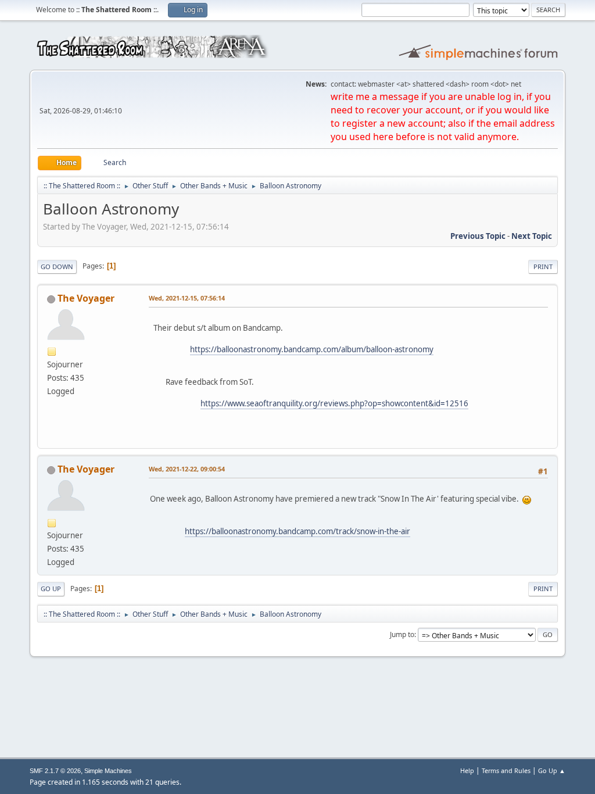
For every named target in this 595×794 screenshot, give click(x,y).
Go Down (57, 266)
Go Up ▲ (551, 770)
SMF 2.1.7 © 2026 (55, 770)
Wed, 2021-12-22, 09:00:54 (187, 468)
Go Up (51, 588)
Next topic (531, 236)
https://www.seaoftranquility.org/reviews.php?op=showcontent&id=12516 (334, 403)
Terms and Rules (506, 770)
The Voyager (86, 298)
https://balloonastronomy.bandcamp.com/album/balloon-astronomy (311, 349)
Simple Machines (108, 770)
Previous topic (478, 236)
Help (467, 770)
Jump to (402, 634)
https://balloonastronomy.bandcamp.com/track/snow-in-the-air (297, 531)
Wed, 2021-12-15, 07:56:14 (187, 298)
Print (543, 266)
